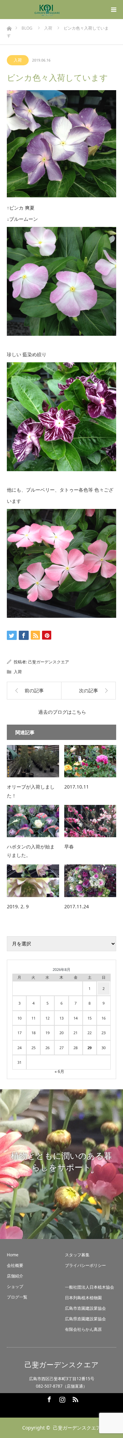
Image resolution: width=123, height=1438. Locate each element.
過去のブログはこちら (62, 712)
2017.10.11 (76, 786)
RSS (74, 1398)
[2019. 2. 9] (33, 880)
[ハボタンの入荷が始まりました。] (33, 821)
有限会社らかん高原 (83, 1329)
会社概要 (15, 1265)
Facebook (48, 1398)
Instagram (61, 1398)
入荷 (18, 60)
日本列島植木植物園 (83, 1298)
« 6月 (59, 1071)
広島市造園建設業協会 (85, 1308)
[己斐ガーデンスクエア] (47, 9)
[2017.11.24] (90, 880)
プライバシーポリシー (85, 1265)
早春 (69, 846)
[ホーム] (9, 26)
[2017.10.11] (90, 761)
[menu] (113, 9)
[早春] (90, 821)
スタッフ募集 (77, 1255)
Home (12, 1255)
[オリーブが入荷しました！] (33, 761)
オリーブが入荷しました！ (31, 790)
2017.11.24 (76, 906)
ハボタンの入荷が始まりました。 (31, 850)
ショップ (15, 1286)
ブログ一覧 (17, 1297)
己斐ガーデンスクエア (48, 662)
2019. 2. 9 (18, 906)
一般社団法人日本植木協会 (89, 1287)
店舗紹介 (15, 1276)
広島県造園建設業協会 (85, 1319)
